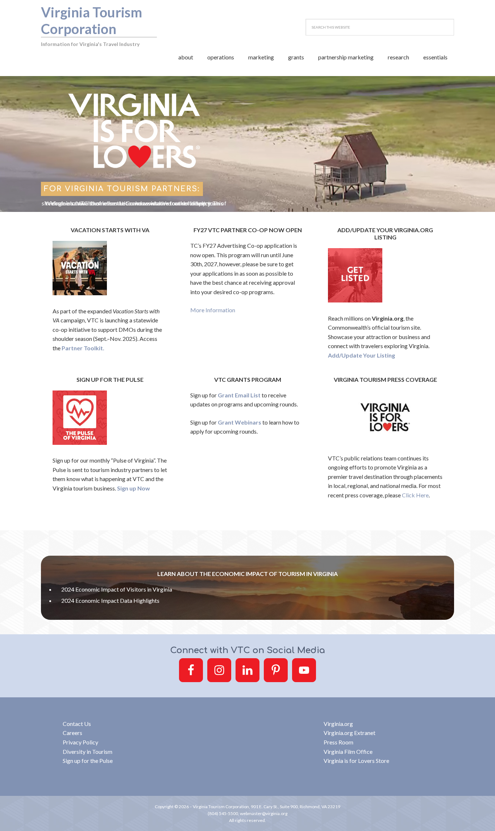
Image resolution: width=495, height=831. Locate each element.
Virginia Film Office (348, 751)
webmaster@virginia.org (263, 813)
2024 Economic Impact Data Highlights (110, 600)
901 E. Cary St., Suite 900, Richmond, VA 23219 (295, 806)
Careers (72, 732)
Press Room (338, 742)
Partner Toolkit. (83, 347)
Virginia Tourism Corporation (91, 20)
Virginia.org (338, 723)
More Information (212, 309)
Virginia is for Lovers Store (356, 760)
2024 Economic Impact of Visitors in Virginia (116, 589)
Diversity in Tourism (87, 751)
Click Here (415, 495)
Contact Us (77, 723)
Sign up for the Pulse (88, 760)
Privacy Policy (80, 742)
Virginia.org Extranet (349, 732)
